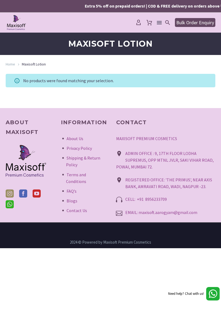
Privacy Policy (79, 148)
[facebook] (23, 193)
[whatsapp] (10, 204)
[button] (167, 22)
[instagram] (10, 193)
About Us (75, 138)
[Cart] (149, 22)
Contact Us (77, 210)
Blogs (72, 200)
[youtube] (37, 193)
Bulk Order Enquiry (195, 22)
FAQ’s (72, 191)
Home (10, 64)
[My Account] (138, 22)
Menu (159, 23)
